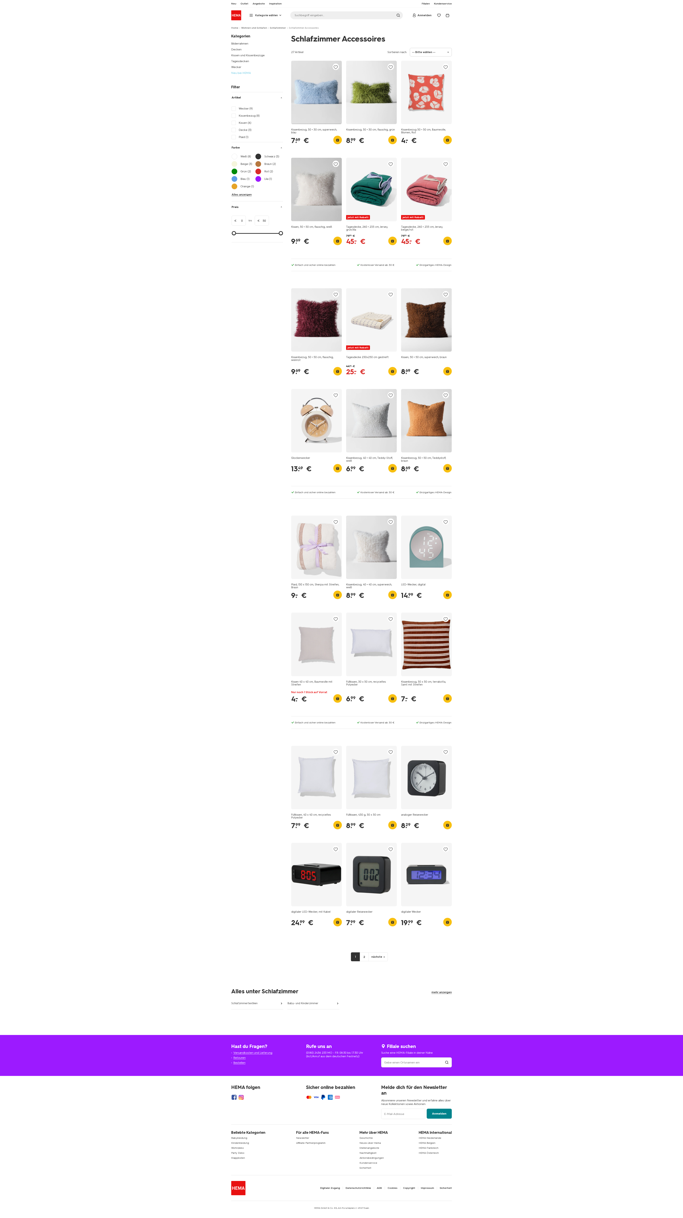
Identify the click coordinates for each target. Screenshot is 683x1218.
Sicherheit (365, 1167)
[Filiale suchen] (447, 1062)
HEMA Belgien (427, 1142)
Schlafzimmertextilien (244, 1003)
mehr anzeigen (441, 992)
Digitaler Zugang (330, 1188)
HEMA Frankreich (428, 1147)
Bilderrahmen (239, 43)
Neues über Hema (370, 1142)
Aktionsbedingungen (371, 1157)
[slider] (234, 233)
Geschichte (366, 1137)
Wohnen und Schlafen (254, 27)
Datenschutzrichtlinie (358, 1188)
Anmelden (439, 1113)
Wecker (236, 67)
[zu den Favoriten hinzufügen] (336, 67)
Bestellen (239, 1062)
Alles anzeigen (242, 194)
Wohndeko (237, 1147)
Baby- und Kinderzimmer (302, 1003)
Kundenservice (368, 1162)
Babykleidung (239, 1137)
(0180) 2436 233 (316, 1052)
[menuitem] (233, 3)
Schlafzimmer (278, 27)
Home (234, 27)
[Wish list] (439, 15)
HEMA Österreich (429, 1152)
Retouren (239, 1057)
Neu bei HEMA (241, 73)
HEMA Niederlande (430, 1137)
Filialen (426, 3)
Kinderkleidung (240, 1142)
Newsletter (302, 1137)
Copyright (409, 1188)
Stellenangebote (369, 1147)
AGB (379, 1188)
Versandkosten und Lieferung (252, 1052)
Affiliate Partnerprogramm (310, 1142)
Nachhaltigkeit (367, 1152)
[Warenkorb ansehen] (447, 15)
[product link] (316, 92)
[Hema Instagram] (241, 1097)
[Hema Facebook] (234, 1097)
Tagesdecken (240, 61)
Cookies (392, 1188)
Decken (236, 49)
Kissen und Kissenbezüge (248, 55)
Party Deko (237, 1152)
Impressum (427, 1188)
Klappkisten (238, 1157)
